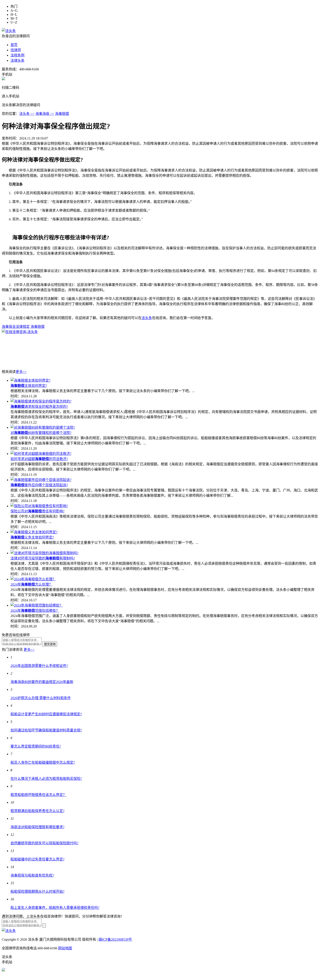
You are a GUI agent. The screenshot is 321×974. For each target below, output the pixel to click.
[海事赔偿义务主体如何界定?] (33, 532)
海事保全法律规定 (16, 326)
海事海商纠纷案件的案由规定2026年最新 (41, 682)
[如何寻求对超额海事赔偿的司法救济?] (40, 454)
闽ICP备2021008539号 (115, 939)
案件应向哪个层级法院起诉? (39, 485)
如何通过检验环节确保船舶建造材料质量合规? (46, 730)
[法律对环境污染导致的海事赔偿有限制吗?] (44, 553)
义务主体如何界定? (32, 537)
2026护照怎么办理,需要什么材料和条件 (40, 698)
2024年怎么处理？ (31, 584)
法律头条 (17, 60)
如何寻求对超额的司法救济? (39, 459)
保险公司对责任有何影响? (37, 511)
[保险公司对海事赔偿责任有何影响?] (39, 506)
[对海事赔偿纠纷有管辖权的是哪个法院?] (42, 427)
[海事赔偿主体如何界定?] (30, 380)
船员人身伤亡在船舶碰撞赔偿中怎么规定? (42, 762)
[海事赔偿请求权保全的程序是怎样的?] (40, 401)
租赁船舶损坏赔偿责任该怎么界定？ (38, 795)
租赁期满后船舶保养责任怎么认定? (37, 811)
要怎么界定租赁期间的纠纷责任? (35, 746)
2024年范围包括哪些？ (34, 610)
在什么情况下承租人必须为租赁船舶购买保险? (46, 778)
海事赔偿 (62, 114)
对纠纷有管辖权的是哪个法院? (40, 433)
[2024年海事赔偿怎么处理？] (33, 579)
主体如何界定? (28, 386)
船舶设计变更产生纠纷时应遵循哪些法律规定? (46, 714)
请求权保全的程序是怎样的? (39, 406)
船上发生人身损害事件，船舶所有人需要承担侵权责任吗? (54, 907)
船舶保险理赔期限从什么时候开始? (37, 891)
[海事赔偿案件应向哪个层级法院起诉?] (40, 480)
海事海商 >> (44, 114)
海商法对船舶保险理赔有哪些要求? (37, 827)
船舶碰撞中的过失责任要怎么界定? (37, 859)
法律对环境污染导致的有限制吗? (42, 558)
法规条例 (17, 55)
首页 (13, 45)
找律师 (15, 50)
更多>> (21, 372)
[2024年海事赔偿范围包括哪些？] (36, 605)
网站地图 (65, 948)
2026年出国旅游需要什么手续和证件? (39, 666)
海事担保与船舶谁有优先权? (32, 875)
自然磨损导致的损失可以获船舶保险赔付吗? (44, 843)
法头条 (147, 318)
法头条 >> (27, 114)
